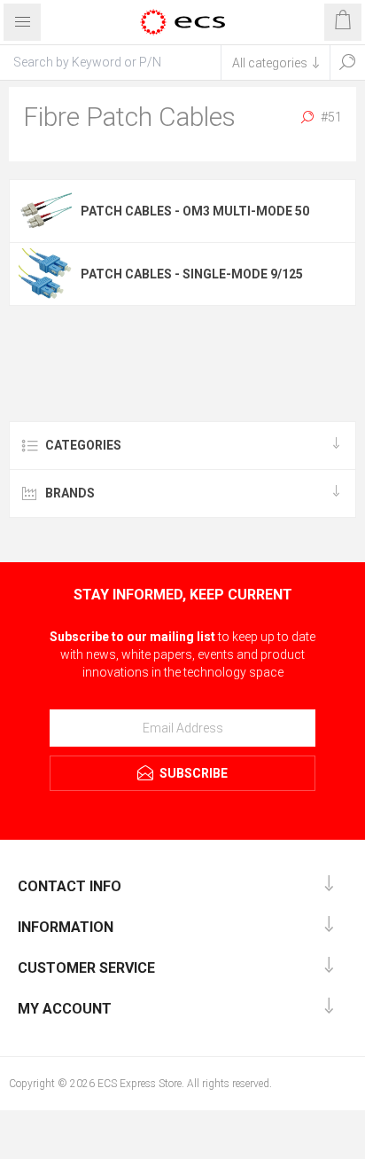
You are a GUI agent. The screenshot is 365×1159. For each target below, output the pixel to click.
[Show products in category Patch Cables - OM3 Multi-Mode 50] (45, 211)
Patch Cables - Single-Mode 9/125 (192, 274)
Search (347, 62)
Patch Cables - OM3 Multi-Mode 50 (195, 211)
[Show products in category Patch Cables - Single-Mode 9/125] (45, 274)
